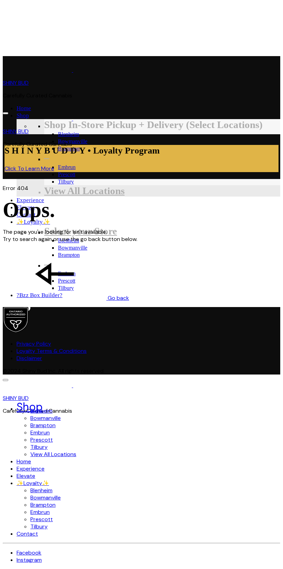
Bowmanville (72, 141)
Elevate (26, 476)
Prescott (66, 174)
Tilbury (66, 182)
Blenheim (68, 134)
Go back (117, 298)
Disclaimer (29, 358)
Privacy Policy (34, 343)
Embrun (67, 167)
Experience (30, 200)
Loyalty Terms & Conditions (52, 351)
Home (24, 108)
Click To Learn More (29, 168)
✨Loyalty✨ (33, 222)
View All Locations (84, 190)
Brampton (43, 425)
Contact (26, 214)
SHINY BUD (16, 82)
